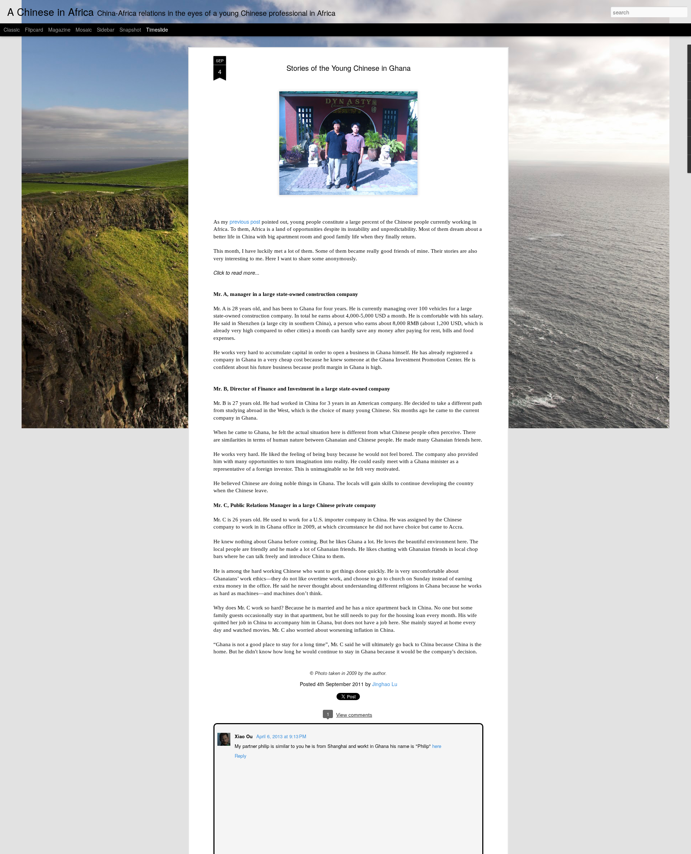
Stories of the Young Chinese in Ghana (348, 68)
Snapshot (130, 29)
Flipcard (34, 29)
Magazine (59, 29)
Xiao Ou (243, 735)
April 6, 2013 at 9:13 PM (281, 735)
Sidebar (105, 29)
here (436, 745)
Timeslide (157, 29)
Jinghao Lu (384, 684)
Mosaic (84, 29)
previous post (245, 221)
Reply (240, 755)
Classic (12, 29)
